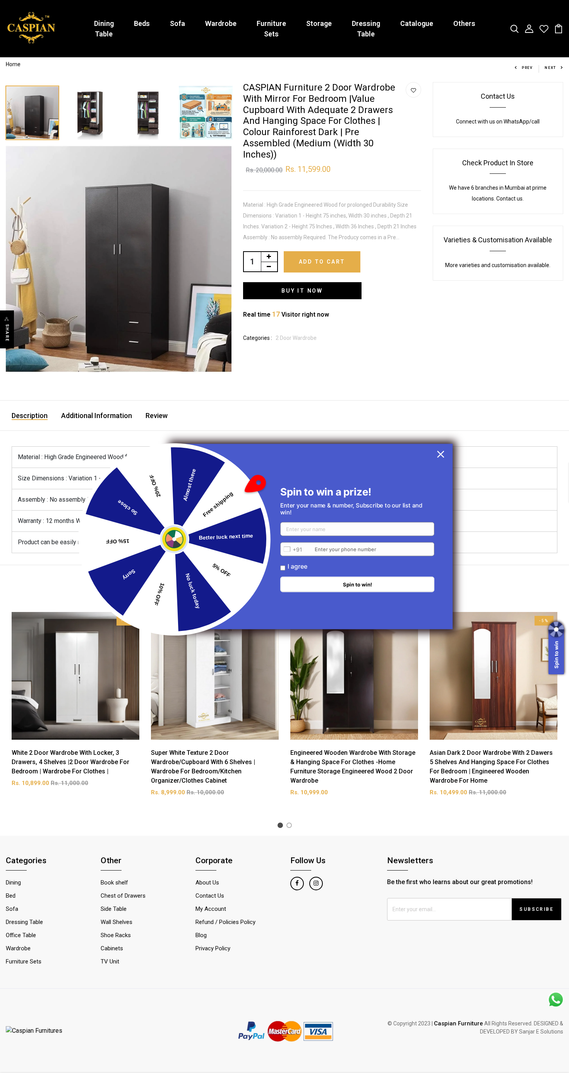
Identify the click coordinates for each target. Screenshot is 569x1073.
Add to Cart (322, 262)
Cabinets (112, 948)
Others (464, 23)
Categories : (257, 338)
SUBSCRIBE (536, 909)
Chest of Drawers (123, 895)
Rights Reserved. (512, 1023)
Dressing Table (366, 28)
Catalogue (416, 23)
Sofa (177, 23)
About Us (207, 882)
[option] (33, 111)
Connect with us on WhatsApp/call (498, 121)
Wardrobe (221, 23)
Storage (319, 23)
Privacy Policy (212, 948)
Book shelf (114, 882)
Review (157, 415)
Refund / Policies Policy (225, 922)
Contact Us (498, 96)
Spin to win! (357, 584)
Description (30, 415)
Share (7, 333)
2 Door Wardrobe (296, 338)
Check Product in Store (497, 163)
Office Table (21, 935)
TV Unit (110, 961)
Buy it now (302, 291)
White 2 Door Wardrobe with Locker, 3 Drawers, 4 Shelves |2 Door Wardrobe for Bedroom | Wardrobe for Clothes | (70, 762)
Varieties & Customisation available (498, 240)
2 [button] (290, 826)
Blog (201, 935)
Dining (13, 882)
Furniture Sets (271, 28)
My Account (210, 908)
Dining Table (104, 28)
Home (13, 64)
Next (550, 68)
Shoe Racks (116, 935)
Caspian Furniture (458, 1023)
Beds (142, 23)
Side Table (114, 908)
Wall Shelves (116, 922)
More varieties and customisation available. (497, 265)
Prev (527, 68)
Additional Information (96, 415)
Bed (10, 895)
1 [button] (281, 826)
